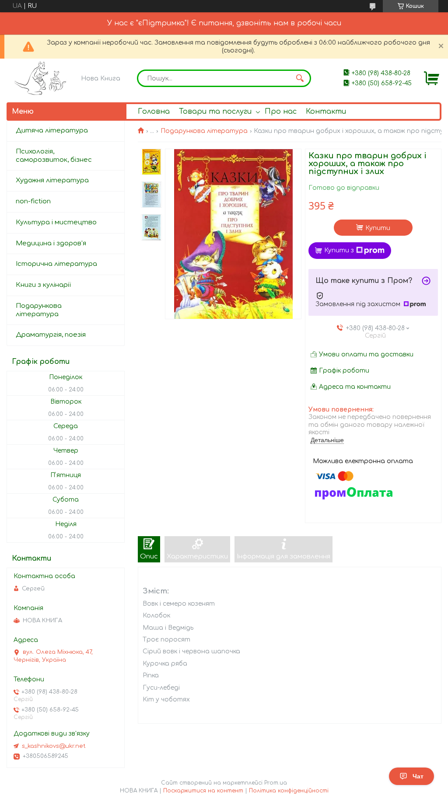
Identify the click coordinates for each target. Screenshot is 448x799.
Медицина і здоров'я (51, 243)
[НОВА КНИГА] (41, 78)
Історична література (56, 264)
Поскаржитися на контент (203, 791)
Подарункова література (204, 131)
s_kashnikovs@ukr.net (54, 746)
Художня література (52, 180)
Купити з (339, 250)
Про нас (281, 111)
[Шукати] (300, 78)
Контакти (326, 111)
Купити (377, 228)
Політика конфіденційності (289, 791)
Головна (154, 111)
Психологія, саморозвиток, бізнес (54, 156)
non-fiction (33, 201)
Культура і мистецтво (56, 222)
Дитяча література (52, 130)
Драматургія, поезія (51, 334)
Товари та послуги (215, 111)
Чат (418, 776)
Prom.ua (275, 783)
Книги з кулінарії (43, 285)
